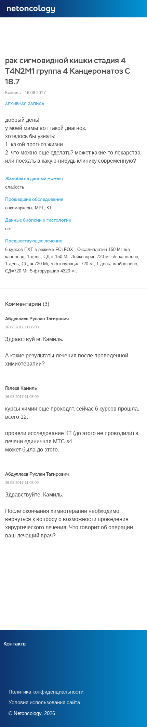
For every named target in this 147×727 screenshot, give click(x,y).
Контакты (14, 643)
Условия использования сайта (44, 702)
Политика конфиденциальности (46, 692)
